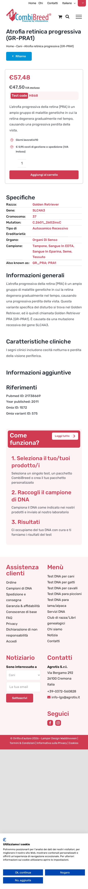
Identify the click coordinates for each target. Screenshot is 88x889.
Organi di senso (45, 240)
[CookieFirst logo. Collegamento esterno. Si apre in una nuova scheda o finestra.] (4, 840)
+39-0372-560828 (61, 691)
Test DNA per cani (60, 576)
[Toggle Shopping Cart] (60, 17)
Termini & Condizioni (22, 743)
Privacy (12, 624)
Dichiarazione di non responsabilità (21, 632)
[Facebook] (50, 723)
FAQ (9, 618)
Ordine (11, 582)
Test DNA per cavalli (62, 588)
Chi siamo (54, 629)
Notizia (52, 635)
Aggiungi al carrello (44, 175)
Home (10, 46)
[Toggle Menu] (78, 17)
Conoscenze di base (21, 612)
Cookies (73, 743)
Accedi (11, 641)
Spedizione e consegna (16, 597)
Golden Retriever (46, 204)
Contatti (53, 641)
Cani (19, 46)
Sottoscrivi (19, 698)
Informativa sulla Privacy (52, 743)
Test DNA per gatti (61, 582)
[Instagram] (58, 723)
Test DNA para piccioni (64, 594)
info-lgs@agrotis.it (66, 697)
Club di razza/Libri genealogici (61, 620)
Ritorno (21, 56)
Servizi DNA (56, 612)
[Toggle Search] (67, 17)
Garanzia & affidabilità (23, 606)
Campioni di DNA (19, 588)
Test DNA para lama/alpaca (58, 603)
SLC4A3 (39, 210)
